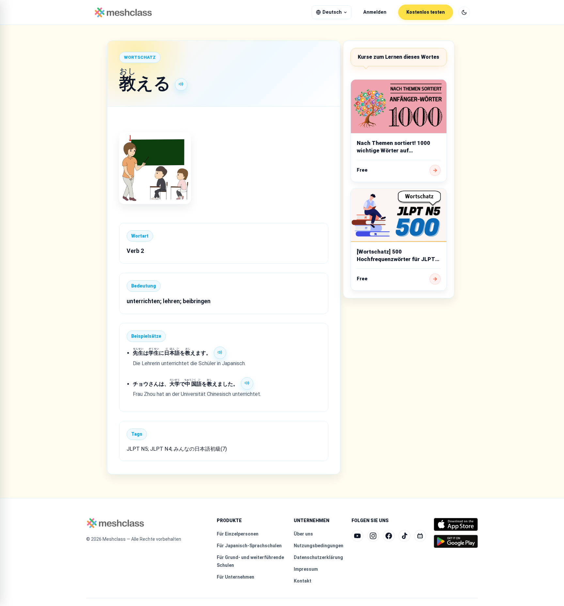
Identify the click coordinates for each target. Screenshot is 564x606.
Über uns (303, 533)
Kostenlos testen (425, 12)
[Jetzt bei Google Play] (456, 541)
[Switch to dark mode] (464, 12)
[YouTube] (357, 536)
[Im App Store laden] (456, 524)
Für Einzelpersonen (237, 533)
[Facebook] (389, 536)
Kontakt (302, 580)
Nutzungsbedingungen (318, 545)
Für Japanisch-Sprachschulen (249, 545)
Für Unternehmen (235, 577)
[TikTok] (404, 536)
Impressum (306, 569)
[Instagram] (373, 536)
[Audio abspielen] (181, 84)
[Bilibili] (420, 536)
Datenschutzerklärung (318, 557)
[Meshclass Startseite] (123, 12)
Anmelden (374, 12)
